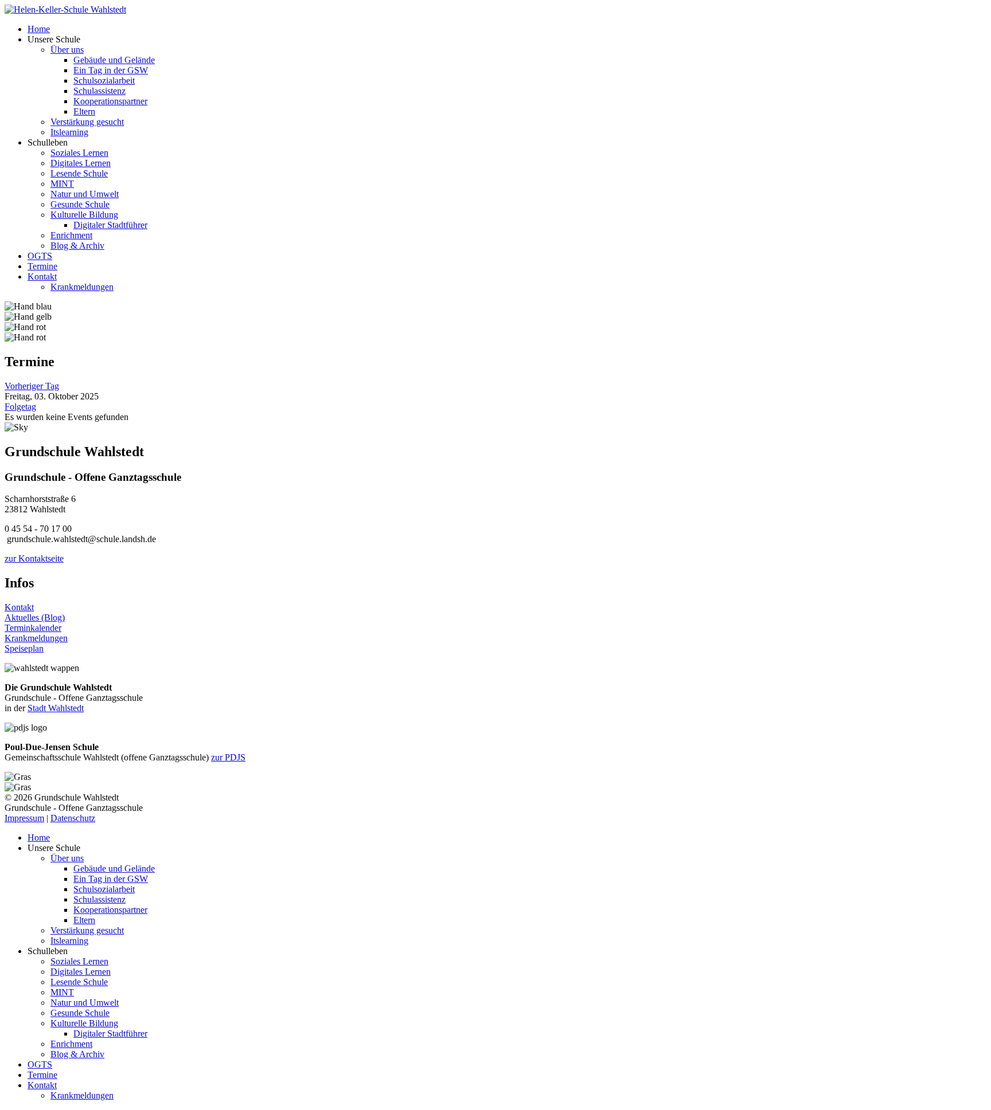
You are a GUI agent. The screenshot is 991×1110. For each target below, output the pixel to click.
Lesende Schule (79, 173)
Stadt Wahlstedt (56, 708)
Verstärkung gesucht (87, 122)
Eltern (84, 111)
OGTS (40, 256)
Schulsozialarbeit (104, 80)
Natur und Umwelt (84, 194)
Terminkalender (33, 628)
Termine (42, 266)
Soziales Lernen (79, 153)
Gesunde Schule (80, 204)
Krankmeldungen (82, 287)
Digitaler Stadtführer (110, 225)
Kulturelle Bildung (84, 214)
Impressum (24, 818)
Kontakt (42, 276)
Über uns (67, 49)
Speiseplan (24, 648)
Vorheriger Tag (32, 386)
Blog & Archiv (77, 245)
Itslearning (69, 132)
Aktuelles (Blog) (35, 617)
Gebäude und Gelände (114, 60)
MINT (62, 184)
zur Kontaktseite (34, 558)
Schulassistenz (99, 91)
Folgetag (20, 406)
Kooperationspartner (110, 101)
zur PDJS (228, 757)
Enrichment (71, 235)
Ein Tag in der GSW (110, 70)
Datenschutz (72, 818)
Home (39, 29)
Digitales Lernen (80, 163)
